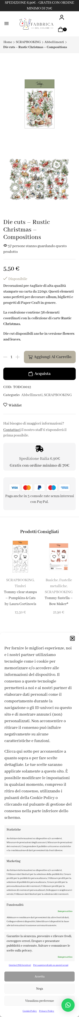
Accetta (40, 977)
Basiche (52, 580)
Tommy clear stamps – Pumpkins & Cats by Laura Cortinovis (20, 598)
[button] (72, 638)
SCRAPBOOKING (28, 42)
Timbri (20, 586)
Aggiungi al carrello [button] (25, 557)
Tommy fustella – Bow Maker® (59, 601)
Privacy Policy (46, 1011)
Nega (39, 989)
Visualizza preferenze (39, 1001)
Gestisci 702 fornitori (20, 965)
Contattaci (12, 430)
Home (8, 42)
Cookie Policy (30, 1011)
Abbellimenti (54, 42)
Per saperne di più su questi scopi (50, 965)
